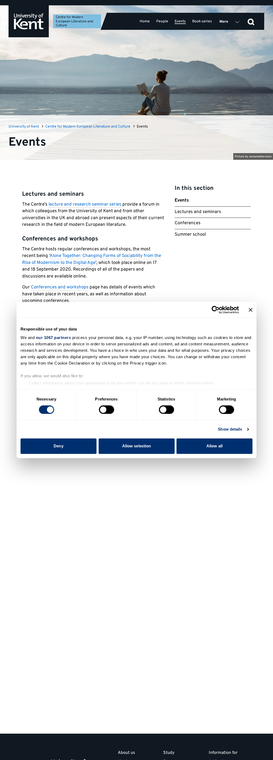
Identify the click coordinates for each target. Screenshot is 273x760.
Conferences (187, 223)
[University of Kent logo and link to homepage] (29, 21)
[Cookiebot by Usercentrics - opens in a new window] (215, 310)
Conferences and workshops (60, 287)
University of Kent (24, 126)
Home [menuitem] (145, 21)
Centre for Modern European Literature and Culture (74, 21)
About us (126, 753)
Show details (230, 429)
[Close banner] (250, 310)
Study (168, 753)
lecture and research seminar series (85, 204)
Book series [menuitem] (202, 21)
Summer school (190, 235)
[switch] (106, 409)
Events (182, 200)
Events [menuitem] (180, 21)
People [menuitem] (162, 21)
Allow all (214, 446)
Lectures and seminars (198, 212)
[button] (251, 21)
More (223, 21)
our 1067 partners (53, 337)
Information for (223, 753)
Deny (58, 446)
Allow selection (136, 446)
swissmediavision (260, 156)
